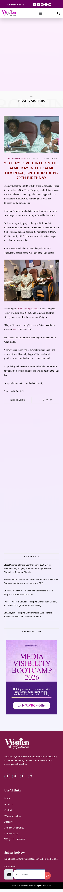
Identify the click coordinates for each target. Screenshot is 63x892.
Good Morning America (28, 308)
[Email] (51, 400)
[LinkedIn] (23, 776)
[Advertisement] (31, 58)
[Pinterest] (47, 400)
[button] (41, 13)
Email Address (11, 866)
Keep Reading (17, 400)
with (15, 329)
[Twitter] (43, 400)
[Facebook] (34, 4)
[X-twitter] (46, 4)
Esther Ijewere (51, 158)
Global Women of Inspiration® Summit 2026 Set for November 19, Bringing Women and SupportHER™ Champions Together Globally (27, 568)
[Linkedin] (42, 4)
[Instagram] (38, 4)
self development (16, 158)
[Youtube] (49, 4)
